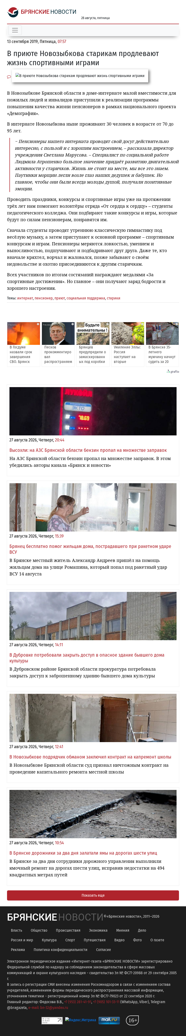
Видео (119, 940)
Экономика (98, 930)
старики (113, 298)
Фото (137, 940)
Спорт (70, 940)
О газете (157, 940)
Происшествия (68, 930)
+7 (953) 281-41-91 (77, 1002)
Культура (49, 940)
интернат (25, 298)
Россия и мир (22, 940)
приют (59, 298)
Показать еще (93, 895)
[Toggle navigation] (15, 30)
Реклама (18, 949)
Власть (16, 930)
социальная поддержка (86, 298)
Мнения (122, 930)
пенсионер (44, 298)
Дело (142, 930)
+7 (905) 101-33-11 (106, 1002)
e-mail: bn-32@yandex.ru (48, 1007)
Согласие (103, 949)
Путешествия (95, 940)
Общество (39, 930)
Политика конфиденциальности (60, 949)
